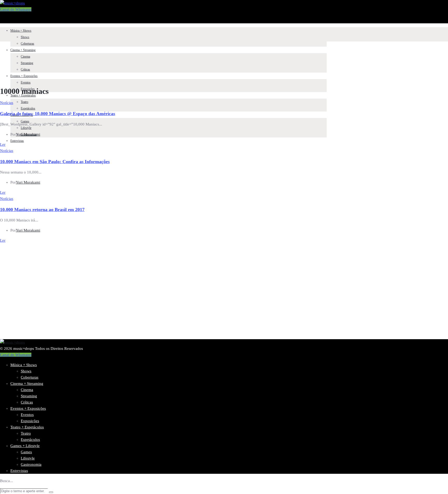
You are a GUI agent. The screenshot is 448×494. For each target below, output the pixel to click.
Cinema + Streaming (23, 50)
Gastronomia (31, 464)
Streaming (27, 63)
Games (26, 452)
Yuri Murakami (28, 134)
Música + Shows (20, 30)
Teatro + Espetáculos (23, 95)
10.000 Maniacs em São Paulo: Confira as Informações (55, 161)
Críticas (25, 69)
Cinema (25, 56)
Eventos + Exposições (24, 76)
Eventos (26, 82)
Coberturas (27, 43)
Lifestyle (26, 128)
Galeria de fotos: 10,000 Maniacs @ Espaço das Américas (57, 113)
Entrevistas (17, 141)
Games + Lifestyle (25, 446)
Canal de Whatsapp (15, 9)
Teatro (24, 102)
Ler (2, 144)
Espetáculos (28, 108)
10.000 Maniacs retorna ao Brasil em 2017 (42, 209)
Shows (25, 37)
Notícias (6, 103)
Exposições (30, 421)
